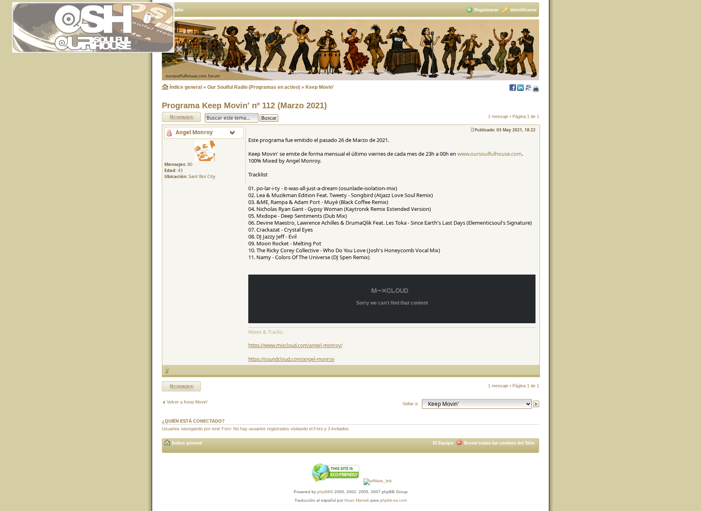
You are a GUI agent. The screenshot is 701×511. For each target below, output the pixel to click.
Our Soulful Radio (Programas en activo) (253, 87)
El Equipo (443, 442)
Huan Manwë (356, 500)
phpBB (323, 492)
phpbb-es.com (393, 500)
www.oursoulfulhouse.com (489, 153)
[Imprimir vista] (536, 89)
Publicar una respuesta (174, 117)
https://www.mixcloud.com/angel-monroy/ (295, 345)
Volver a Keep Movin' (187, 401)
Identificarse (523, 9)
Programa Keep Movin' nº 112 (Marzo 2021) (244, 105)
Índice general (186, 87)
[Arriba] (167, 370)
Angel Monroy (194, 132)
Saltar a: (410, 403)
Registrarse (486, 9)
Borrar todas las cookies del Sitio (499, 442)
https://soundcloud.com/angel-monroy (291, 359)
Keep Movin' (319, 87)
